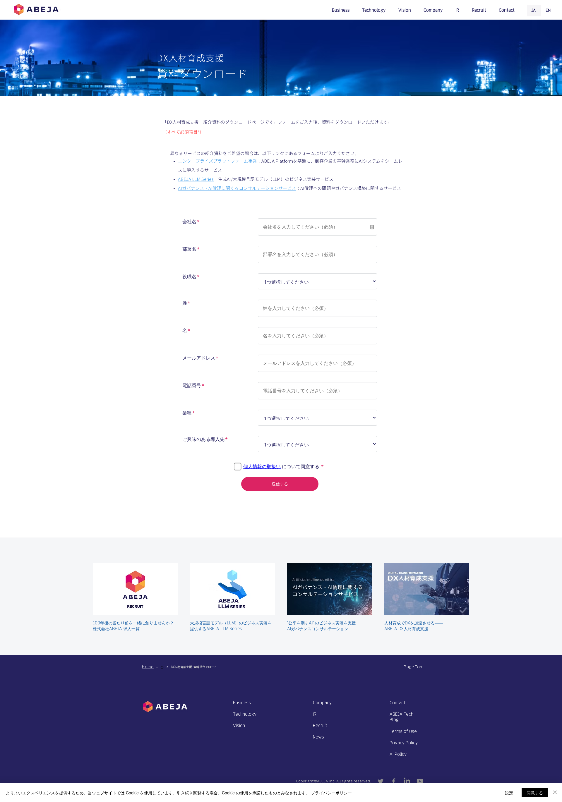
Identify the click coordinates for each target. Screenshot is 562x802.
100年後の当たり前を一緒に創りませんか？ (133, 622)
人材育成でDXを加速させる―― (413, 622)
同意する (535, 793)
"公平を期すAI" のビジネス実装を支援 (321, 622)
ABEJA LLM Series (196, 179)
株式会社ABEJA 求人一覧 (116, 628)
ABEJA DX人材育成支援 (406, 628)
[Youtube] (420, 781)
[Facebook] (393, 781)
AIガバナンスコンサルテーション (317, 628)
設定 (509, 793)
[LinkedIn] (407, 781)
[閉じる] (554, 792)
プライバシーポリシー (331, 793)
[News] (162, 667)
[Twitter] (380, 781)
